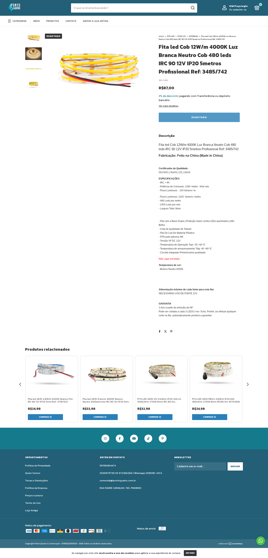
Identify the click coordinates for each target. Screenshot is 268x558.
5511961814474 (108, 465)
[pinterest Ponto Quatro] (163, 438)
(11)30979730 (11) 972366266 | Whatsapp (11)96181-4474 (131, 473)
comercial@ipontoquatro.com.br (118, 480)
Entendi (190, 553)
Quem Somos (32, 473)
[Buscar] (192, 7)
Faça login (241, 6)
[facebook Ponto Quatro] (120, 438)
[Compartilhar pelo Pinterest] (171, 331)
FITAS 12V (182, 36)
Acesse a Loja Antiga (95, 21)
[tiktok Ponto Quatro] (148, 438)
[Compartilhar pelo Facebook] (159, 331)
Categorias (19, 21)
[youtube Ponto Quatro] (134, 438)
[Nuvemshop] (230, 544)
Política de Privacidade (37, 465)
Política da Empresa (36, 488)
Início (36, 21)
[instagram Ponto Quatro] (105, 438)
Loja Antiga (31, 510)
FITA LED (170, 36)
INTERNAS (193, 36)
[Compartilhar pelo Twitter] (165, 331)
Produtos (52, 21)
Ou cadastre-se (237, 9)
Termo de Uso (33, 503)
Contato (71, 21)
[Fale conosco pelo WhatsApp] (260, 540)
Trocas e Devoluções (36, 480)
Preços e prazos (34, 495)
